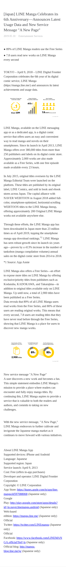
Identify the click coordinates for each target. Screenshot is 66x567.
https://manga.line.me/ (25, 515)
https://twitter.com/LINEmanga (31, 524)
